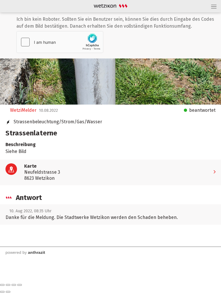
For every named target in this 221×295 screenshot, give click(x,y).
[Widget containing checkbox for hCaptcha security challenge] (59, 42)
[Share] (8, 285)
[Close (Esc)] (2, 285)
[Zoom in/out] (19, 285)
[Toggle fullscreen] (14, 285)
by (24, 252)
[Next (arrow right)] (8, 292)
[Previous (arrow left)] (2, 292)
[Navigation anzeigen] (213, 6)
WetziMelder (23, 110)
